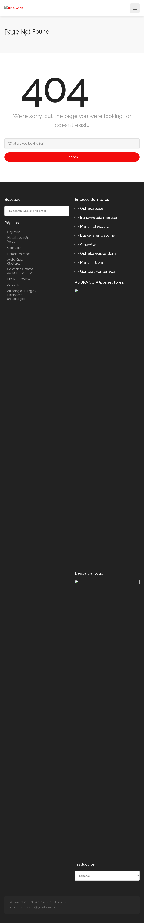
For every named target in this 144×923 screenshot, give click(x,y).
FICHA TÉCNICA (18, 279)
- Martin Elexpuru (93, 226)
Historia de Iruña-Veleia (19, 239)
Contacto (13, 285)
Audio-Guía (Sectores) (15, 261)
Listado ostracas (18, 254)
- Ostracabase (91, 208)
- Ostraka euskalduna (97, 253)
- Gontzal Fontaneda (97, 271)
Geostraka (14, 248)
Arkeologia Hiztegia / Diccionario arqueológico (22, 295)
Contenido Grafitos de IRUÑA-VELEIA (20, 271)
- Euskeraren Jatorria (96, 235)
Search (72, 157)
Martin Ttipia (91, 262)
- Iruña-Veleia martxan (98, 217)
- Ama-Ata (87, 244)
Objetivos (13, 232)
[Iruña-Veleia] (14, 8)
